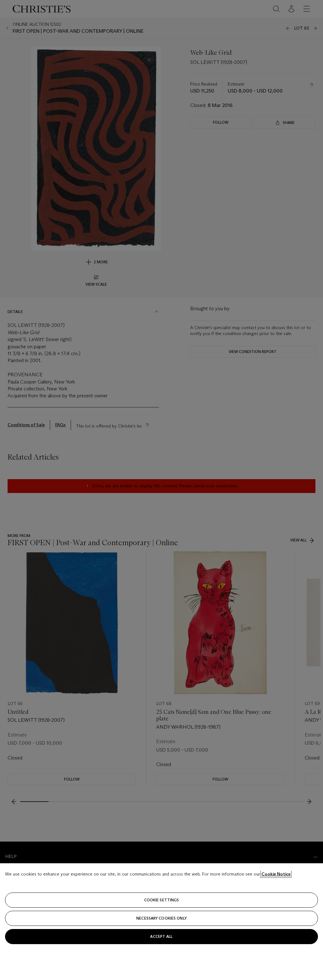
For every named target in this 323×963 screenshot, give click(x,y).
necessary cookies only (161, 918)
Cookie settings (161, 900)
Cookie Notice (276, 874)
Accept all (161, 936)
